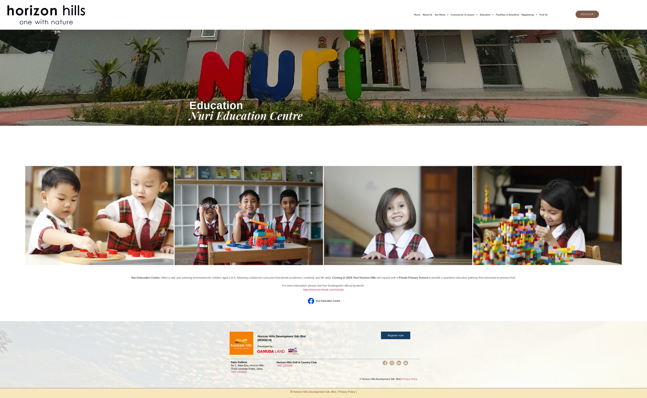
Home (417, 14)
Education (485, 14)
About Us (427, 14)
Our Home (440, 14)
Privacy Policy (410, 379)
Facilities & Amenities (507, 14)
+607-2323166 (284, 365)
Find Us (544, 14)
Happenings (527, 14)
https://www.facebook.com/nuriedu (323, 289)
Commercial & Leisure (462, 14)
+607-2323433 (239, 372)
